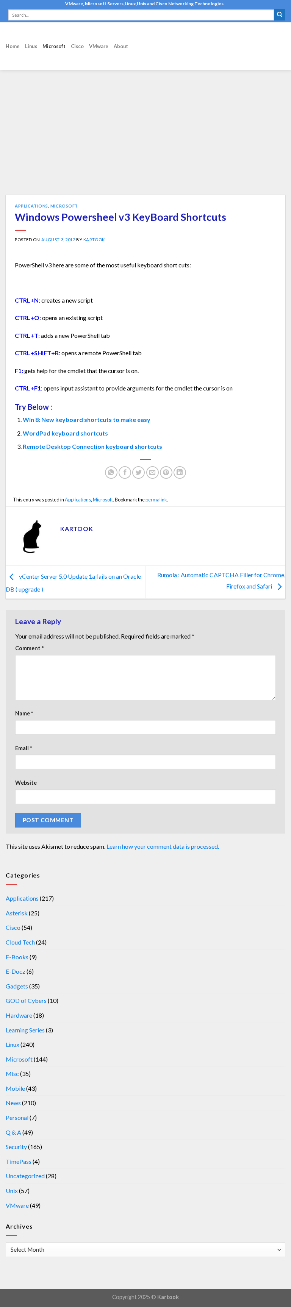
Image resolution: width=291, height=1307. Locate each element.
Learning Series (25, 1030)
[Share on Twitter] (138, 472)
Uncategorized (25, 1175)
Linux (31, 46)
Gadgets (17, 986)
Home (13, 46)
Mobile (15, 1088)
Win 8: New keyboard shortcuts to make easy (86, 419)
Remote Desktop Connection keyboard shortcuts (92, 446)
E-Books (17, 956)
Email (23, 748)
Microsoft (54, 46)
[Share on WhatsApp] (111, 472)
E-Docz (15, 971)
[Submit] (279, 14)
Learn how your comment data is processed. (162, 846)
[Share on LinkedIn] (180, 472)
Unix (12, 1190)
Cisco (77, 46)
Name (24, 713)
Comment (29, 648)
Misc (12, 1073)
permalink (156, 500)
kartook (94, 239)
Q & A (13, 1132)
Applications (31, 205)
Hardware (19, 1015)
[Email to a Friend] (152, 472)
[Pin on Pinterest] (166, 472)
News (13, 1102)
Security (16, 1146)
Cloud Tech (20, 942)
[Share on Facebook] (125, 472)
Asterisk (17, 913)
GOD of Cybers (26, 1000)
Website (26, 782)
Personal (17, 1117)
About (121, 46)
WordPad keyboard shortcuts (65, 433)
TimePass (18, 1161)
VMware (98, 46)
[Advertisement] (145, 138)
